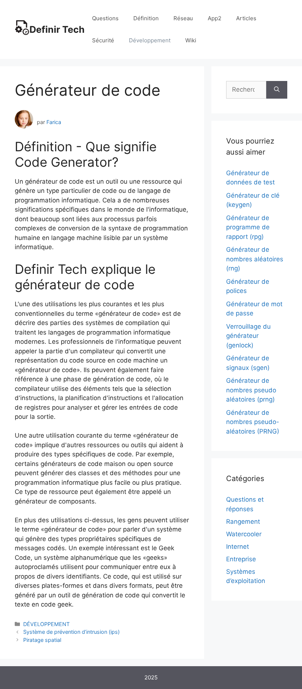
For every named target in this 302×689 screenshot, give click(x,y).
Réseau (183, 18)
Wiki (190, 40)
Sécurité (103, 40)
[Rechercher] (276, 90)
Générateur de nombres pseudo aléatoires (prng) (251, 390)
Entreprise (241, 559)
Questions (105, 18)
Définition (146, 18)
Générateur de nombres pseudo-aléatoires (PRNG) (252, 422)
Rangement (243, 521)
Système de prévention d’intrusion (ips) (71, 632)
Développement (150, 40)
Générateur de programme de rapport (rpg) (248, 227)
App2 (214, 18)
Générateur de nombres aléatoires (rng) (254, 259)
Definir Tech (57, 29)
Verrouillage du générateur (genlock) (248, 336)
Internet (237, 546)
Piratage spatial (42, 640)
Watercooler (243, 534)
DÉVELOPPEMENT (46, 624)
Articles (246, 18)
